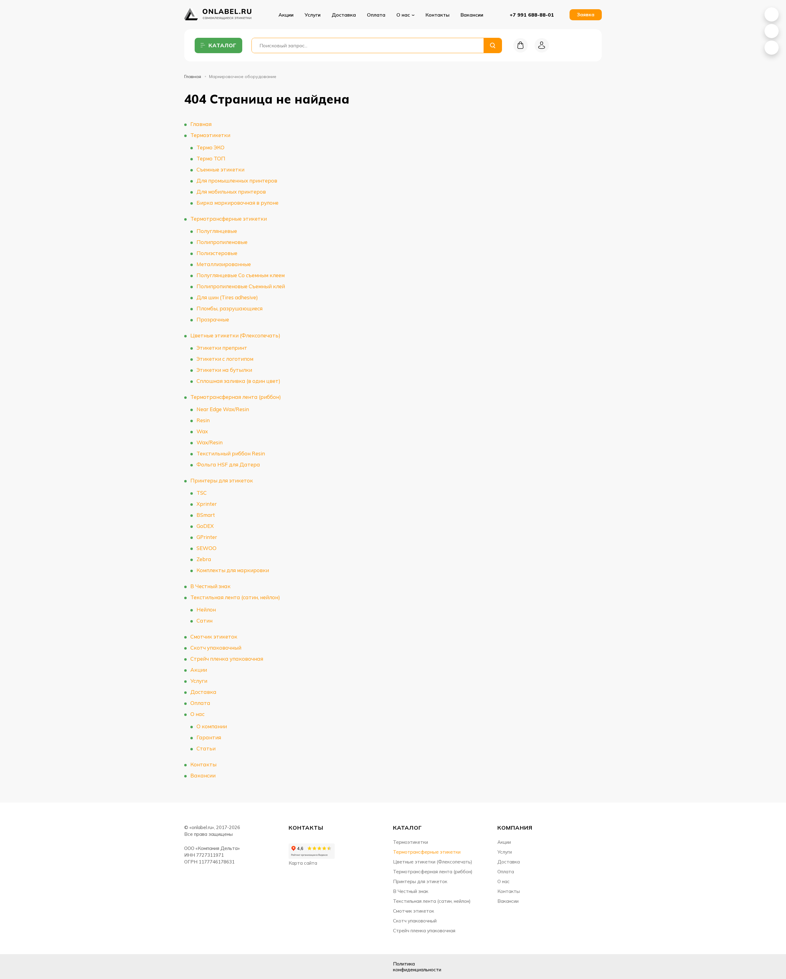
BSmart (205, 515)
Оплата (376, 15)
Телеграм (220, 966)
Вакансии (472, 15)
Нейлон (206, 609)
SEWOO (206, 548)
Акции (286, 15)
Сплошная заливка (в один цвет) (238, 381)
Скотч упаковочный (215, 647)
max (235, 966)
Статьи (206, 748)
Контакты (437, 15)
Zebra (203, 559)
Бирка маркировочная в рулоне (237, 202)
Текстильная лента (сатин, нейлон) (235, 597)
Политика (417, 967)
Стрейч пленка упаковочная (226, 658)
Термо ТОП (210, 158)
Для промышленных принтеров (236, 180)
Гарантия (208, 737)
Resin (203, 420)
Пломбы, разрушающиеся (229, 308)
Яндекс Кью (189, 966)
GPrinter (206, 537)
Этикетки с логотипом (224, 359)
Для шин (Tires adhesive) (227, 297)
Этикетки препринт (221, 347)
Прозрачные (212, 319)
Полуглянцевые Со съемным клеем (240, 275)
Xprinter (206, 504)
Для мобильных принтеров (231, 191)
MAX (772, 31)
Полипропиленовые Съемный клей (240, 286)
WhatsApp (772, 14)
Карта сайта (303, 863)
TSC (201, 493)
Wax (202, 431)
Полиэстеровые (216, 253)
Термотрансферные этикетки (228, 218)
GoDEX (205, 526)
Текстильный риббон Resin (230, 453)
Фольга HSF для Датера (228, 464)
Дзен (205, 966)
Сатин (204, 620)
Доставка (344, 15)
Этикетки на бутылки (224, 370)
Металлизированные (223, 264)
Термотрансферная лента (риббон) (235, 397)
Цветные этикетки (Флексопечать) (235, 335)
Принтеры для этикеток (221, 480)
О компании (211, 726)
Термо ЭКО (210, 147)
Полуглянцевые (216, 231)
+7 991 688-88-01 (532, 15)
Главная (192, 76)
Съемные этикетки (220, 169)
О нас (197, 714)
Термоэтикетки (210, 135)
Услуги (313, 15)
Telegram (772, 48)
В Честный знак (210, 586)
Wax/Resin (209, 442)
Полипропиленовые (221, 242)
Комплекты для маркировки (232, 570)
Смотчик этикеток (213, 636)
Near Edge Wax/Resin (222, 409)
